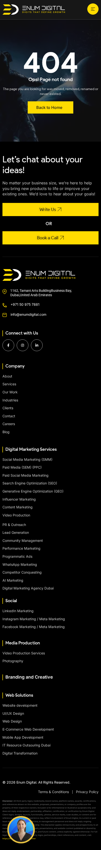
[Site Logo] (33, 9)
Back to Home (49, 107)
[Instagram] (22, 345)
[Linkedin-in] (37, 345)
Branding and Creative (29, 677)
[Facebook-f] (8, 345)
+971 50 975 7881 (25, 304)
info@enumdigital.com (28, 314)
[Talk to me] (21, 829)
